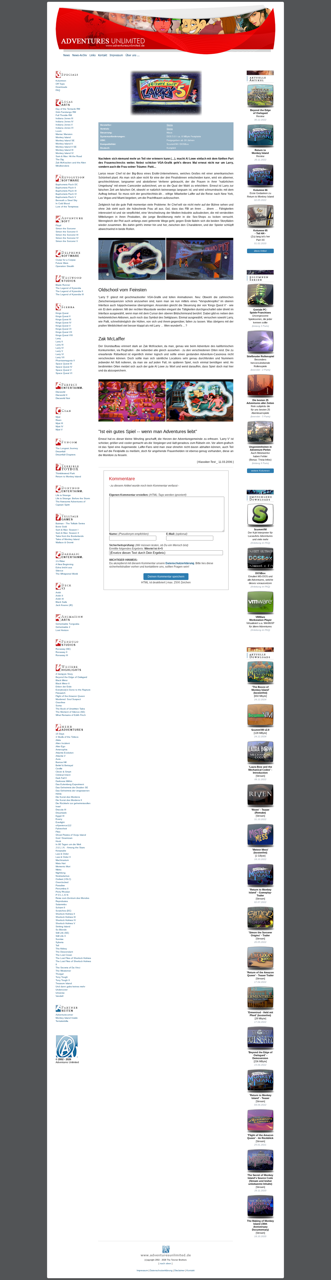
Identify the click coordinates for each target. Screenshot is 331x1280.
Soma (59, 705)
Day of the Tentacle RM (68, 109)
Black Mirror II (63, 683)
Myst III (59, 423)
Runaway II (61, 652)
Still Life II (61, 936)
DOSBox (260, 573)
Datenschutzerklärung (180, 563)
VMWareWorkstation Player (260, 618)
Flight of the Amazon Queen (70, 696)
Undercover (62, 989)
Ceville (59, 768)
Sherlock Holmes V (65, 923)
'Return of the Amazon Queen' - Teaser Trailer (260, 974)
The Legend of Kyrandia (68, 288)
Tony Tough (62, 977)
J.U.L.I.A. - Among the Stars (70, 847)
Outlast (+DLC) (63, 879)
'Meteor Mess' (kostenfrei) (260, 851)
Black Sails (61, 602)
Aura (58, 759)
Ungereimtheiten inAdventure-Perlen (260, 448)
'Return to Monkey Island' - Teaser (260, 1096)
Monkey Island (63, 137)
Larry (58, 338)
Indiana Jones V (64, 124)
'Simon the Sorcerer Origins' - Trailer (260, 934)
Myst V (59, 429)
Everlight (60, 822)
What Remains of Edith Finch (71, 715)
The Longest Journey (67, 448)
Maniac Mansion (64, 134)
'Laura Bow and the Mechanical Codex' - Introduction (260, 769)
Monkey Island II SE (66, 147)
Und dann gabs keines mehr (70, 986)
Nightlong (61, 873)
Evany (59, 819)
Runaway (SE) (63, 649)
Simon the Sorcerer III (67, 235)
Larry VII (60, 357)
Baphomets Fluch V (66, 197)
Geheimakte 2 (63, 627)
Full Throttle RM (64, 115)
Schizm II (60, 907)
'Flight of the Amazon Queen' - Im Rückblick (260, 1136)
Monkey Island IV (65, 153)
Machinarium (62, 860)
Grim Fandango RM (66, 112)
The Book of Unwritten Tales (70, 708)
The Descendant (64, 952)
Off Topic (60, 84)
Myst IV (59, 426)
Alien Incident (63, 743)
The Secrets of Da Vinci (68, 967)
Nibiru (58, 869)
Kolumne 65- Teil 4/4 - (260, 232)
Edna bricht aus (64, 567)
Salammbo (61, 904)
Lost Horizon (62, 630)
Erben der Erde (64, 686)
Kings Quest (62, 313)
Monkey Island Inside (67, 1018)
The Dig (60, 159)
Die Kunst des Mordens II (69, 800)
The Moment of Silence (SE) (70, 712)
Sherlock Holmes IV (66, 920)
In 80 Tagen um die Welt (68, 844)
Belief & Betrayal (64, 765)
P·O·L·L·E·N (62, 895)
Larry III (59, 344)
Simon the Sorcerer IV (67, 238)
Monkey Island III (64, 150)
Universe (60, 993)
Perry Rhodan (63, 891)
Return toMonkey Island (260, 151)
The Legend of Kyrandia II (69, 291)
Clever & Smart (63, 771)
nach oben (165, 1263)
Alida (58, 740)
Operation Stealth (65, 266)
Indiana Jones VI (64, 128)
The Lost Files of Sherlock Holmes (73, 958)
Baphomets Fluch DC (67, 184)
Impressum (142, 1270)
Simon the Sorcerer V (67, 241)
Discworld (60, 392)
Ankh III (60, 599)
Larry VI (60, 354)
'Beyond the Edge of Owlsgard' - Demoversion (260, 1055)
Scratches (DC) (63, 910)
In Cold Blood (63, 203)
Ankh (58, 592)
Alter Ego (60, 746)
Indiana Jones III (64, 118)
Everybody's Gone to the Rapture (73, 690)
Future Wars (62, 263)
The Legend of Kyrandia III (70, 294)
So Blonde (61, 929)
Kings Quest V (63, 326)
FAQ (58, 90)
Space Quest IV (64, 367)
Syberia (59, 942)
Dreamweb (61, 813)
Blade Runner (63, 285)
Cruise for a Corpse (66, 260)
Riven (58, 420)
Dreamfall (60, 451)
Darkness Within (64, 781)
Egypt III (60, 816)
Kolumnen (61, 80)
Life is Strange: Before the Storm (73, 498)
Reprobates (62, 901)
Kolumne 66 (260, 190)
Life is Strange (63, 495)
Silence (59, 570)
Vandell (59, 996)
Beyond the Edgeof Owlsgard (260, 111)
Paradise (60, 885)
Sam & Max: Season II (67, 533)
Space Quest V (64, 370)
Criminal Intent (63, 775)
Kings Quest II (63, 316)
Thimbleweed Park (65, 473)
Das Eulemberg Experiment (70, 784)
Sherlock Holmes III (66, 917)
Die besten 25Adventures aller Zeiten (260, 401)
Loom (58, 131)
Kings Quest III (63, 319)
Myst (58, 417)
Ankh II (59, 595)
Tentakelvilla (62, 1021)
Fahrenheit (61, 828)
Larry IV (60, 348)
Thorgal (59, 974)
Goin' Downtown (64, 838)
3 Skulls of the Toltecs (67, 737)
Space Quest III (64, 363)
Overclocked (62, 882)
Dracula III (61, 809)
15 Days (60, 734)
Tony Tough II (63, 980)
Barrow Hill (61, 762)
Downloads (61, 87)
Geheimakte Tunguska (67, 624)
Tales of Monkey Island (67, 539)
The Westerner (63, 970)
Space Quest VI (64, 373)
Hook (58, 841)
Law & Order (62, 854)
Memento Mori (63, 866)
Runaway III (62, 655)
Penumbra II (62, 888)
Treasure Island (64, 983)
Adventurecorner (64, 1014)
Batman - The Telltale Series (70, 523)
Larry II (59, 341)
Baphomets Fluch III (66, 191)
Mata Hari (61, 863)
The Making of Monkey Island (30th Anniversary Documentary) (260, 1225)
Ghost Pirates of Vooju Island (71, 835)
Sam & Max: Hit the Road (69, 156)
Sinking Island (63, 926)
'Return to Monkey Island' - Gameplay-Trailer (260, 892)
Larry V (59, 351)
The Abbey (61, 948)
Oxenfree (60, 702)
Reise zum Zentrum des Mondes (72, 898)
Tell (57, 945)
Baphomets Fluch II (66, 187)
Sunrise (59, 939)
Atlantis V (61, 756)
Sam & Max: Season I (67, 530)
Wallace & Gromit (64, 542)
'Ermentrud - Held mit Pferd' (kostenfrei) (260, 1014)
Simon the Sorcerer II (67, 231)
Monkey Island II (64, 143)
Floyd (58, 225)
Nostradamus (62, 876)
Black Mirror (62, 680)
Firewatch (61, 693)
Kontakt (190, 1270)
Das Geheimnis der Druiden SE (72, 787)
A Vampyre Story (64, 674)
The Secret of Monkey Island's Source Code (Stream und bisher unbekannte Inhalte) (260, 1179)
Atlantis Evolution (65, 752)
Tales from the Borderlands (70, 536)
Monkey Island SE (65, 140)
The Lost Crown (64, 955)
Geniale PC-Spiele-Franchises (260, 311)
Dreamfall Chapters (65, 454)
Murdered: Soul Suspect (68, 699)
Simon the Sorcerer (66, 228)
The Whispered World (67, 574)
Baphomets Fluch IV (66, 194)
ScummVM (260, 529)
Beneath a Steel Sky (66, 200)
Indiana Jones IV (64, 121)
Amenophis (61, 749)
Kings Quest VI (63, 329)
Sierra (170, 125)
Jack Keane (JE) (64, 605)
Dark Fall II (61, 778)
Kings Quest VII (64, 332)
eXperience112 (63, 825)
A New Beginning (64, 564)
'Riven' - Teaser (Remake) (260, 811)
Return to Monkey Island (68, 476)
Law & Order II (63, 857)
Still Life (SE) (62, 933)
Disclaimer (179, 1270)
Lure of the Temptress (67, 206)
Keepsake (61, 850)
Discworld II (61, 395)
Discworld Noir (63, 398)
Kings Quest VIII (64, 335)
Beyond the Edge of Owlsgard (71, 677)
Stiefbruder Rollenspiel (260, 356)
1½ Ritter (60, 561)
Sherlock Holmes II (65, 914)
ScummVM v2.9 (260, 729)
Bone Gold (61, 526)
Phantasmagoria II (65, 360)
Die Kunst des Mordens (68, 797)
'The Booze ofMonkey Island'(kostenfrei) (260, 690)
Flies (58, 831)
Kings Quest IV (63, 322)
